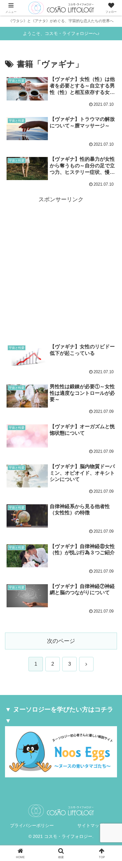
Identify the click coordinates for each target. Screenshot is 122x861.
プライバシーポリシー (32, 825)
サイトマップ (90, 825)
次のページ (61, 641)
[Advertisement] (61, 265)
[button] (109, 806)
